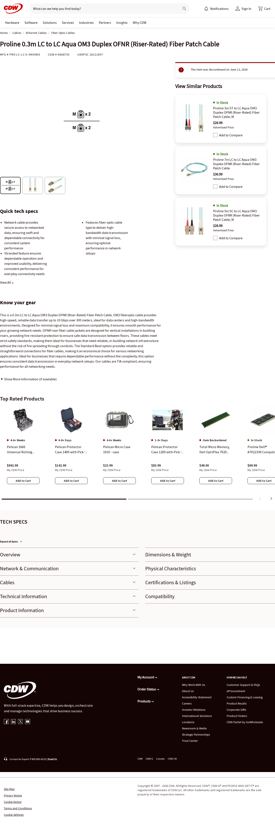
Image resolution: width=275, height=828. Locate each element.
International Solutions (197, 716)
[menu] (216, 8)
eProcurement (236, 691)
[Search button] (184, 8)
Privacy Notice (13, 795)
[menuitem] (206, 8)
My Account (146, 677)
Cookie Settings (14, 815)
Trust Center (190, 741)
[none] (12, 22)
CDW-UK (172, 758)
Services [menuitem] (68, 22)
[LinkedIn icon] (13, 722)
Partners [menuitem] (105, 22)
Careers (187, 703)
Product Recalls (237, 703)
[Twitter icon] (20, 722)
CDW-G (149, 758)
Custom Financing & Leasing (245, 697)
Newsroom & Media (194, 728)
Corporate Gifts (236, 710)
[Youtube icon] (27, 722)
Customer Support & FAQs (243, 685)
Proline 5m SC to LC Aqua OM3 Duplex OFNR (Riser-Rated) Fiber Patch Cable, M (236, 215)
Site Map (9, 789)
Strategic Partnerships (196, 734)
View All (6, 282)
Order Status (147, 689)
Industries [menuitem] (86, 22)
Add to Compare (231, 135)
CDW (140, 758)
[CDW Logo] (12, 8)
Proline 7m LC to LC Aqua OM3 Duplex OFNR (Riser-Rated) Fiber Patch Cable (236, 163)
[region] (137, 454)
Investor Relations (193, 710)
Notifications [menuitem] (219, 8)
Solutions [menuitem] (50, 22)
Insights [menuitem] (122, 22)
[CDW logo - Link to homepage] (12, 8)
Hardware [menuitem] (12, 22)
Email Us (52, 759)
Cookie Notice (12, 802)
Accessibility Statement (197, 697)
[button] (264, 8)
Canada (160, 758)
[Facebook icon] (6, 722)
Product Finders (237, 716)
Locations (188, 722)
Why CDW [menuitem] (140, 22)
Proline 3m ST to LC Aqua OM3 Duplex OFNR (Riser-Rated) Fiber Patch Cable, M (236, 112)
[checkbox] (215, 135)
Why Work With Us (193, 685)
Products (144, 701)
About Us (188, 691)
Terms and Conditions (18, 808)
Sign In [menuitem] (246, 8)
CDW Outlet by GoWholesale (245, 722)
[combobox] (103, 8)
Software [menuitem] (31, 22)
